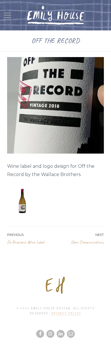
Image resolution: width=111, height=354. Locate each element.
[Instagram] (50, 334)
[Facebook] (40, 334)
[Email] (71, 334)
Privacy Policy (66, 313)
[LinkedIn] (61, 334)
